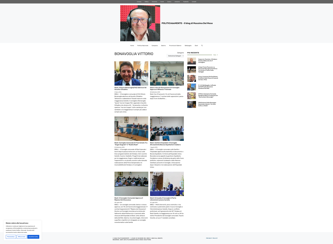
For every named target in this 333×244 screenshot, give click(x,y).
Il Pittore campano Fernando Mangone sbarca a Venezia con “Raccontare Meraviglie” (208, 95)
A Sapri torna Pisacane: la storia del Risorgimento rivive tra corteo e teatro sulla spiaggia (207, 69)
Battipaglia (188, 45)
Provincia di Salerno (175, 45)
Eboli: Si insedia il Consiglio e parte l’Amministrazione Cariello (163, 199)
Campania (155, 45)
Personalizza (11, 236)
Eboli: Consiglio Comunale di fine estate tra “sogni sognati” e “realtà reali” (130, 144)
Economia (154, 1)
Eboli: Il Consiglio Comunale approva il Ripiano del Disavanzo (128, 199)
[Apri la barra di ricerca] (202, 45)
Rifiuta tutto (21, 236)
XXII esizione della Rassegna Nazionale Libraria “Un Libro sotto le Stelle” (207, 104)
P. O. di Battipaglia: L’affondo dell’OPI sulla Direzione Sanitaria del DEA (207, 86)
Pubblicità (185, 1)
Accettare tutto (33, 236)
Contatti (194, 1)
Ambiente (177, 1)
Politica (146, 1)
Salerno (163, 45)
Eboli (196, 45)
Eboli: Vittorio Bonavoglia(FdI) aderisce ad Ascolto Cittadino (130, 88)
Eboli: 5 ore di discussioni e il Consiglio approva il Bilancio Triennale (164, 88)
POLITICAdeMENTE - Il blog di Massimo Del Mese (187, 23)
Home (132, 45)
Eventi (162, 1)
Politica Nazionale (142, 45)
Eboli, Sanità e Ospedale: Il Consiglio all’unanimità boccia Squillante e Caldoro (165, 144)
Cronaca (139, 1)
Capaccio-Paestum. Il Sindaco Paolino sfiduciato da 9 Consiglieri (207, 60)
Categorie (180, 53)
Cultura (169, 1)
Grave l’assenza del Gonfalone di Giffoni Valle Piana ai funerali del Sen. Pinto (208, 78)
